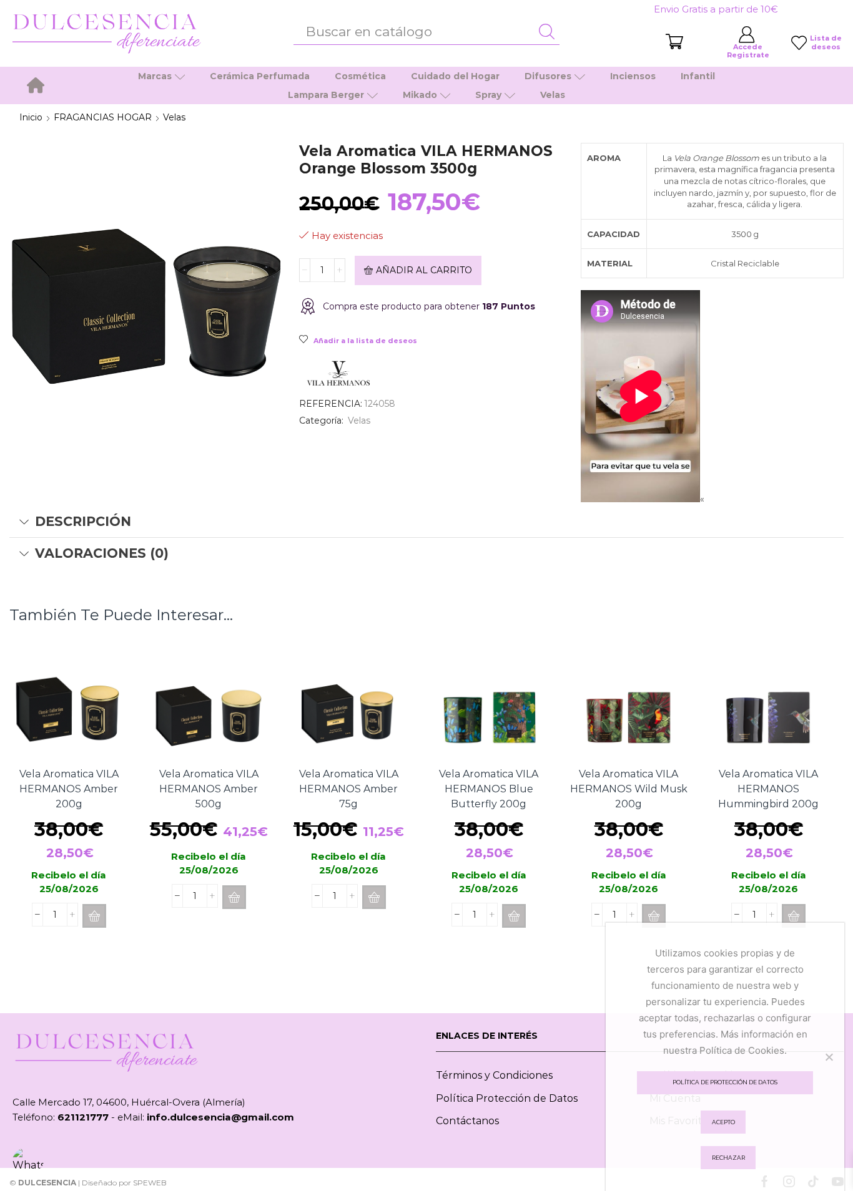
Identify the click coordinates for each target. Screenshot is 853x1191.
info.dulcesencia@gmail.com (220, 1117)
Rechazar (728, 1157)
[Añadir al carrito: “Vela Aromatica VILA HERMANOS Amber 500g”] (234, 897)
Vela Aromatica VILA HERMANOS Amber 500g (209, 789)
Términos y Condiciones (494, 1075)
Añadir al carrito (424, 270)
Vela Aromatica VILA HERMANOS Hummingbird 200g (768, 789)
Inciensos (633, 76)
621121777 (83, 1117)
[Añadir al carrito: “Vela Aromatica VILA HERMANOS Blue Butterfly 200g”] (514, 916)
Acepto (723, 1122)
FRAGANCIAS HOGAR (103, 117)
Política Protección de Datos (507, 1098)
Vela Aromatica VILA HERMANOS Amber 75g (348, 789)
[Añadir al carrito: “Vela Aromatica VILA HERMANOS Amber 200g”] (94, 916)
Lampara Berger (326, 94)
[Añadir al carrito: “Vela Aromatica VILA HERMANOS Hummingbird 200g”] (794, 916)
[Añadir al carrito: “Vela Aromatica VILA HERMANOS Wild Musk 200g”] (654, 916)
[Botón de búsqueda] (547, 31)
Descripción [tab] (83, 521)
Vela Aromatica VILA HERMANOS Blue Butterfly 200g (488, 789)
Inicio (30, 117)
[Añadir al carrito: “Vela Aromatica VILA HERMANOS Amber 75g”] (374, 897)
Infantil (698, 76)
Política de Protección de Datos (725, 1082)
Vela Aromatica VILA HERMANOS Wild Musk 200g (629, 789)
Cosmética (360, 76)
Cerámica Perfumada (260, 76)
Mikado (420, 94)
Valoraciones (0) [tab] (102, 553)
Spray (488, 94)
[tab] (426, 521)
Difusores (548, 76)
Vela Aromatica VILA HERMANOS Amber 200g (69, 789)
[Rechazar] (828, 1057)
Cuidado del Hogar (455, 76)
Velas (552, 94)
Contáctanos (467, 1121)
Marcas (155, 76)
